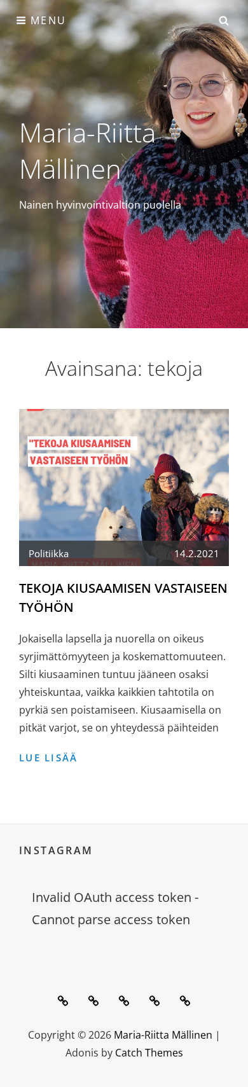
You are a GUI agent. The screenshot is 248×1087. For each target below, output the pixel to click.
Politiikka (49, 553)
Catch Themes (149, 1053)
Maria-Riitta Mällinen (87, 150)
